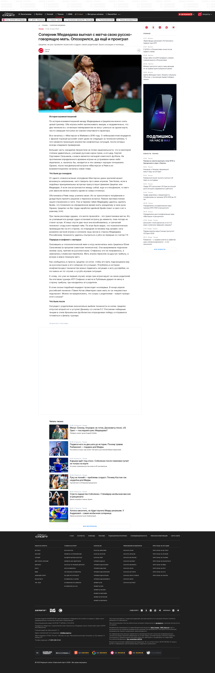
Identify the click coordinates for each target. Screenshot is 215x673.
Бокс (37, 568)
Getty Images (155, 627)
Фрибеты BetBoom (100, 597)
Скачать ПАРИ (128, 550)
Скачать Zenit (128, 579)
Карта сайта (175, 535)
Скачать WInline (129, 554)
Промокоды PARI (100, 568)
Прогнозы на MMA (159, 564)
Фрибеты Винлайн (100, 593)
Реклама (102, 535)
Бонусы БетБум (99, 554)
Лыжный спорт (40, 575)
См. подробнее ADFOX (134, 639)
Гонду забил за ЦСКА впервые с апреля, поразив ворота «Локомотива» (158, 59)
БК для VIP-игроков (71, 575)
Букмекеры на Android (72, 582)
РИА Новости (164, 627)
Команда (91, 535)
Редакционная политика (118, 535)
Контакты (81, 535)
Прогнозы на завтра (160, 575)
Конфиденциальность (139, 535)
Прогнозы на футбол (160, 550)
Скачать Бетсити (129, 572)
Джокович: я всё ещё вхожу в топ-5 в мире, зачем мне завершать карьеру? (157, 224)
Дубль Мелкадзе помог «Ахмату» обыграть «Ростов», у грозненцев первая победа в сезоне (159, 77)
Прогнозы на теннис (160, 557)
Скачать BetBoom (130, 557)
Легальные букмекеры (72, 572)
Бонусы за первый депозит (74, 564)
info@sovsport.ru (65, 633)
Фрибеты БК (98, 582)
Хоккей (37, 554)
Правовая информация (159, 535)
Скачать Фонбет (129, 561)
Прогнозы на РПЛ (159, 568)
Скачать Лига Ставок (131, 575)
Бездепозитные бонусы (73, 557)
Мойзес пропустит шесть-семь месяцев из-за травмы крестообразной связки (158, 67)
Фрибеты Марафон (100, 600)
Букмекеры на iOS (70, 586)
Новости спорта (41, 545)
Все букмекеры (70, 568)
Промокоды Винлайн (102, 572)
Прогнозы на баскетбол (162, 561)
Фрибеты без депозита (72, 561)
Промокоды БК (99, 561)
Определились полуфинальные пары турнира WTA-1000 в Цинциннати (157, 207)
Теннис (41, 29)
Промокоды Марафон (102, 579)
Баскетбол (39, 579)
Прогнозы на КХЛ (159, 572)
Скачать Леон (128, 568)
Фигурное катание (41, 561)
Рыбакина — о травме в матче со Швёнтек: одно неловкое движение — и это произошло (159, 242)
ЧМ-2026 (38, 582)
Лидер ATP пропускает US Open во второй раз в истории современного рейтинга (159, 187)
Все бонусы (68, 550)
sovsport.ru (159, 623)
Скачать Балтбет (129, 582)
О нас (72, 535)
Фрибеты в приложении (73, 554)
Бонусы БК (98, 545)
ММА (36, 572)
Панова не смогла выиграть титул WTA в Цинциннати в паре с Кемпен (159, 162)
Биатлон (38, 564)
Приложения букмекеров (132, 545)
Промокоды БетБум (101, 575)
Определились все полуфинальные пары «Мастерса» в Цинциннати (158, 215)
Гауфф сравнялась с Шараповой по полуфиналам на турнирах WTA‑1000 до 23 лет (159, 197)
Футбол (37, 550)
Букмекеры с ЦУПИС (71, 579)
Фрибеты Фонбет (100, 589)
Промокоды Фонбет (101, 564)
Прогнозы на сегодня (161, 545)
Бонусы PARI (98, 557)
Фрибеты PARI (98, 586)
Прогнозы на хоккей (160, 554)
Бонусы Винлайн (100, 550)
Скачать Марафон (130, 564)
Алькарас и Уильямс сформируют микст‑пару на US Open (156, 170)
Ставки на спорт (70, 545)
